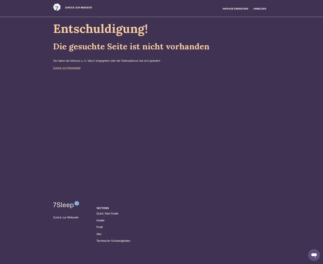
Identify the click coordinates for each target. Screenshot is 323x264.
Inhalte (100, 220)
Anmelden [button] (259, 8)
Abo (98, 234)
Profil (99, 227)
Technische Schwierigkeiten (113, 240)
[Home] (57, 10)
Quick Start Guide (107, 213)
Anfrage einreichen (235, 8)
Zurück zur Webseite (78, 7)
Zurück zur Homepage (67, 67)
